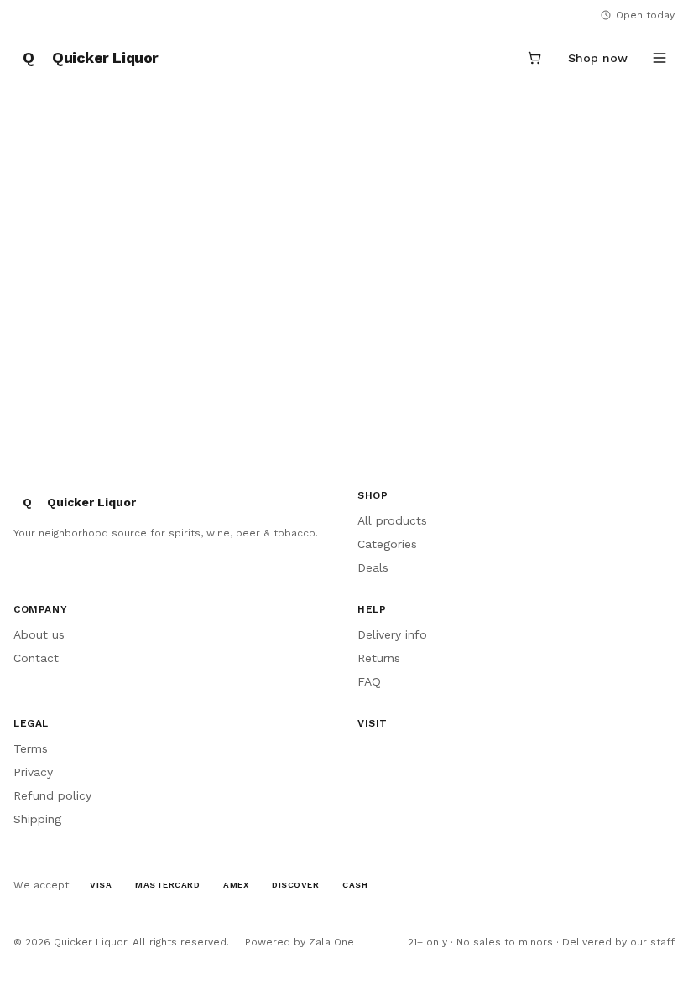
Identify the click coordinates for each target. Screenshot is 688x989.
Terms (30, 748)
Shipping (37, 819)
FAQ (369, 681)
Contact (36, 658)
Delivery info (392, 634)
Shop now (598, 58)
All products (392, 520)
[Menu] (659, 58)
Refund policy (52, 795)
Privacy (33, 772)
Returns (378, 658)
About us (39, 634)
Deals (372, 567)
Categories (387, 544)
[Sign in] (494, 58)
